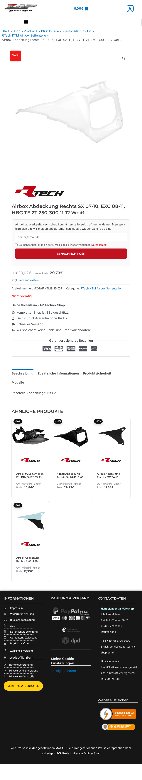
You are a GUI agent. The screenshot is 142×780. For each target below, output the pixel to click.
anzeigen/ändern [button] (63, 671)
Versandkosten (28, 280)
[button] (26, 22)
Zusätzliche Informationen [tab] (58, 373)
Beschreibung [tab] (22, 373)
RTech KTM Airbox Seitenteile (100, 288)
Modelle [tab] (18, 382)
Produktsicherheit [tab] (97, 373)
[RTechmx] (39, 191)
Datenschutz (98, 244)
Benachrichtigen (71, 254)
